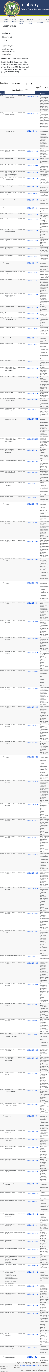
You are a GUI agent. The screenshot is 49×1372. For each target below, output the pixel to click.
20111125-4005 (32, 583)
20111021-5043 (32, 328)
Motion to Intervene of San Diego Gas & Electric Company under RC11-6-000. (44, 195)
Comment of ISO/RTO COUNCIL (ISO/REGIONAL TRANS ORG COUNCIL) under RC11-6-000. (44, 371)
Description (42, 93)
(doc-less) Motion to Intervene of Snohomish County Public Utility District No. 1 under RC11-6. (44, 181)
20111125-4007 (32, 671)
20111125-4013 (32, 707)
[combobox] (28, 90)
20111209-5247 (32, 1286)
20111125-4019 (32, 726)
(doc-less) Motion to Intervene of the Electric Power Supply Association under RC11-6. (44, 153)
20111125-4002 (32, 541)
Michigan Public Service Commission (10, 1294)
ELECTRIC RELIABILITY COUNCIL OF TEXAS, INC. (11, 1104)
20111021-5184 (32, 220)
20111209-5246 (32, 1294)
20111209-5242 (32, 1214)
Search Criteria (9, 26)
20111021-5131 (32, 256)
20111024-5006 (32, 368)
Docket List (4, 83)
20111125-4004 (32, 603)
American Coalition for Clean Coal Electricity (11, 1233)
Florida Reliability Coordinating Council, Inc (10, 318)
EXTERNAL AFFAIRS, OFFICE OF (10, 504)
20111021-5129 (32, 248)
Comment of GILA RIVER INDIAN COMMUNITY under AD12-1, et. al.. (44, 1052)
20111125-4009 (32, 688)
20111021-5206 (32, 295)
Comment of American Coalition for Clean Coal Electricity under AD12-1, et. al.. (44, 1235)
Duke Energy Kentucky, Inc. (11, 174)
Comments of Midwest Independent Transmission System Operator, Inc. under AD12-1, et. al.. (44, 454)
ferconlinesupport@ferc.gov (29, 1365)
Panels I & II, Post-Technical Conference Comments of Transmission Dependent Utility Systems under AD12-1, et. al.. (44, 1152)
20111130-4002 (32, 1058)
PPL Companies (8, 279)
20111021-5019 (32, 314)
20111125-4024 (32, 889)
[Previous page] (26, 83)
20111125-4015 (32, 820)
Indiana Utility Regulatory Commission (10, 1160)
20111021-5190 (32, 307)
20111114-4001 (32, 419)
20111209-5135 (32, 1193)
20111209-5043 (32, 1201)
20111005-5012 (32, 159)
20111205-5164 (32, 1131)
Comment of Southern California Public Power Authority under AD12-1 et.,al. (44, 1141)
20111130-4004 (32, 1116)
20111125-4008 (32, 639)
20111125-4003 (32, 560)
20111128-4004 (32, 985)
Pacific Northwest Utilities (10, 376)
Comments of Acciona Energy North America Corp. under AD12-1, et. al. (44, 1227)
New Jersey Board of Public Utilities (11, 240)
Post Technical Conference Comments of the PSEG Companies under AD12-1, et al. (44, 1259)
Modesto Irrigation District (10, 337)
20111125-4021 (32, 757)
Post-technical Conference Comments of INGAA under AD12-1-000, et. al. (44, 1359)
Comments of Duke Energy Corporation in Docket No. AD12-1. (44, 1267)
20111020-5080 (32, 187)
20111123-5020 (32, 497)
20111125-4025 (32, 932)
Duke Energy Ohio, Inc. (10, 172)
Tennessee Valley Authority (10, 207)
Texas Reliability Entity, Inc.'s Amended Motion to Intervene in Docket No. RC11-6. (44, 202)
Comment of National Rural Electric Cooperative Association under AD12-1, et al (44, 1195)
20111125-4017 (32, 854)
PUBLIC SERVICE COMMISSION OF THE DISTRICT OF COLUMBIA (11, 1035)
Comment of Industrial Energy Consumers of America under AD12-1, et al (43, 1307)
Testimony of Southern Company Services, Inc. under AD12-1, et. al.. (44, 499)
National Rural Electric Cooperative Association (10, 1193)
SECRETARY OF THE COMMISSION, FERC (10, 131)
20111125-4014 (32, 805)
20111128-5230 (32, 956)
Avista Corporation (9, 392)
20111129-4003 (32, 1020)
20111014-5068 (32, 172)
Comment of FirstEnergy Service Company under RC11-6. (44, 308)
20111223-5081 (32, 1347)
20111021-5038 (32, 319)
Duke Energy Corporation (10, 1264)
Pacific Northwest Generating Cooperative (10, 230)
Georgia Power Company (10, 1275)
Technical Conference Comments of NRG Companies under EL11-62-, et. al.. (44, 1288)
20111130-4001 (32, 1034)
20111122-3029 (32, 472)
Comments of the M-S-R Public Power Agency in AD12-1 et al (44, 958)
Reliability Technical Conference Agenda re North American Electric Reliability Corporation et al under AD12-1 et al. (44, 402)
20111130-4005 (32, 1105)
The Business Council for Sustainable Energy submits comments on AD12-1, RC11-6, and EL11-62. (44, 1350)
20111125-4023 (32, 781)
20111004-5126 (32, 151)
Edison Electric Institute (10, 327)
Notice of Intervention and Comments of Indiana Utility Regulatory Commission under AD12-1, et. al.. (44, 1164)
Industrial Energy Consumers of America (10, 1241)
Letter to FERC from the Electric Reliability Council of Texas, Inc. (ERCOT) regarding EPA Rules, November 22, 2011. (44, 1108)
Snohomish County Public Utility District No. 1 (10, 178)
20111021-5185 (32, 231)
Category (2, 93)
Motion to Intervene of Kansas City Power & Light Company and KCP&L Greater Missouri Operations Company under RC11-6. (44, 299)
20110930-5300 (32, 114)
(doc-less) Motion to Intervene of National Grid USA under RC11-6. (44, 363)
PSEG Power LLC (9, 1262)
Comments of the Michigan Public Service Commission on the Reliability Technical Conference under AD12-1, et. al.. (44, 1298)
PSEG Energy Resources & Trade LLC (11, 1257)
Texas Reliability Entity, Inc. (11, 164)
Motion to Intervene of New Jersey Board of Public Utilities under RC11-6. (44, 242)
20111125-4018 (32, 873)
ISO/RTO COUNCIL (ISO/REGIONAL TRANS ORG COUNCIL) (10, 369)
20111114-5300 (32, 409)
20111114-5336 (32, 439)
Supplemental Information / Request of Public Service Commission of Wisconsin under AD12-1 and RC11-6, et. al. (44, 1339)
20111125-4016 (32, 837)
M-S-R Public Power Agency (11, 955)
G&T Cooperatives (9, 343)
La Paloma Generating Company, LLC (10, 1131)
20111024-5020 (32, 378)
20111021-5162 (32, 272)
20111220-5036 (32, 1335)
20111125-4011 (32, 653)
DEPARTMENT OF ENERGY (9, 1073)
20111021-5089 (32, 215)
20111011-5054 (32, 166)
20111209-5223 (32, 1257)
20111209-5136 (32, 1184)
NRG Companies (9, 213)
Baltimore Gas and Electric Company (11, 262)
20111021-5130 (32, 240)
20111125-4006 (32, 622)
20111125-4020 (32, 743)
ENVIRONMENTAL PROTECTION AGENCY (10, 1090)
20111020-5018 (32, 200)
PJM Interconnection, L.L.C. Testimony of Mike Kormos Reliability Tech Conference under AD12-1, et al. (44, 465)
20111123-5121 (32, 483)
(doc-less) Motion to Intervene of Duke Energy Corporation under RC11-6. (44, 173)
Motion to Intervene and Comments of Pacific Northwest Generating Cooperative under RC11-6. (44, 233)
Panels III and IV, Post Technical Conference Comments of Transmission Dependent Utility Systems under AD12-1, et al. (43, 1175)
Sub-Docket (24, 93)
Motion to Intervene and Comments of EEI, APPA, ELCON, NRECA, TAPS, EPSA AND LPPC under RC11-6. (44, 331)
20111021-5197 (32, 280)
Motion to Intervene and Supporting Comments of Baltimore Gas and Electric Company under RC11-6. (44, 265)
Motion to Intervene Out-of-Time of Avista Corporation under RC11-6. (44, 394)
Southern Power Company (11, 1281)
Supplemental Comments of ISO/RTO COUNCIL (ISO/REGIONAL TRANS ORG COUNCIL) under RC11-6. (44, 443)
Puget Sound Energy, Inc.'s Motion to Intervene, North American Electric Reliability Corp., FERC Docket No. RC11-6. (44, 223)
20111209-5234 (32, 1225)
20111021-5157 (32, 263)
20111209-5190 (32, 1171)
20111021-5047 (32, 338)
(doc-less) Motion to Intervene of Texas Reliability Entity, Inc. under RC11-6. (44, 167)
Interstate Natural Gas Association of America (10, 1357)
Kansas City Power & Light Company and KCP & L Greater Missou (10, 295)
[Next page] (31, 83)
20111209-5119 (32, 1265)
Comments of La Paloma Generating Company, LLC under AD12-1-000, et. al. (44, 1133)
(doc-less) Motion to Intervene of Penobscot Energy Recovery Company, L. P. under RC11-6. (44, 274)
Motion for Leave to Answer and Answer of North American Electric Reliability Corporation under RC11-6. (44, 412)
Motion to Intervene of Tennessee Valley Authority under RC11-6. (44, 209)
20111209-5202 (32, 1241)
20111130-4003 (32, 1074)
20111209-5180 (32, 1160)
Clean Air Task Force (9, 1312)
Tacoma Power (8, 312)
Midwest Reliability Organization (9, 248)
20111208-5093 (32, 1140)
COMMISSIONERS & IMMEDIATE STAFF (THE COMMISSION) (10, 420)
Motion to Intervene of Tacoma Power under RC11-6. (44, 314)
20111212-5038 (32, 1313)
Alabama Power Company (10, 1271)
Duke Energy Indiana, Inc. (10, 175)
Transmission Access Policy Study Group (11, 1201)
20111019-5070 (32, 179)
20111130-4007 (32, 1091)
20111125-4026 (32, 913)
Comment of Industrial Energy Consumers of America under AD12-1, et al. (43, 1243)
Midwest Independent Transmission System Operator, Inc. (10, 451)
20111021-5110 (32, 362)
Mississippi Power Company (11, 1279)
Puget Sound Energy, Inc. (10, 218)
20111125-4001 (32, 522)
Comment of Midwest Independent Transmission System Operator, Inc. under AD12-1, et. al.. (44, 1218)
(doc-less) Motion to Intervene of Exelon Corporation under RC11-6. (44, 160)
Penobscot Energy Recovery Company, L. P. (11, 272)
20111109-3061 (32, 400)
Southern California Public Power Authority (10, 1139)
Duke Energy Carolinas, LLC (11, 171)
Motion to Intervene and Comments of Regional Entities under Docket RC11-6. (44, 250)
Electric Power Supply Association (10, 151)
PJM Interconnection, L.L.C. (11, 460)
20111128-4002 (32, 1005)
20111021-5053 (32, 344)
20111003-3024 (32, 131)
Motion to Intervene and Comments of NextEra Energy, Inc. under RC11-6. (44, 188)
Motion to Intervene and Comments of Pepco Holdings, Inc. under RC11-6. (44, 257)
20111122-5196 (32, 461)
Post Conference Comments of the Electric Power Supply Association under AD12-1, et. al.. (44, 1186)
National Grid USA (9, 360)
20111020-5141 (32, 193)
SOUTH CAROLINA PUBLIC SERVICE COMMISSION (9, 1059)
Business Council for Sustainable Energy (9, 1347)
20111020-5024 (32, 208)
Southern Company (9, 1277)
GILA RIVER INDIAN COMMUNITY (9, 1050)
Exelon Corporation (9, 158)
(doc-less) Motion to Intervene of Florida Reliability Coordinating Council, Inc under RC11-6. (44, 321)
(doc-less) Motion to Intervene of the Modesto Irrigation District (44, 339)
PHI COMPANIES (9, 255)
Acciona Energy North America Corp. (9, 1225)
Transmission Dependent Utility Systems (10, 1147)
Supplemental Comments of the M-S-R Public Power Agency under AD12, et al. (44, 1251)
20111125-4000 (32, 504)
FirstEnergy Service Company (9, 307)
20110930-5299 (32, 97)
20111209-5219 (32, 1233)
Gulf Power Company (10, 1283)
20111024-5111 (32, 393)
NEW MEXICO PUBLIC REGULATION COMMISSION (10, 1117)
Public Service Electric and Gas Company (11, 1260)
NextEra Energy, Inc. (9, 186)
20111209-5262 (32, 1272)
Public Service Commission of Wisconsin (11, 1334)
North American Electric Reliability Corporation (10, 96)
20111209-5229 (32, 1249)
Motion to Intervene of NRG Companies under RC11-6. (44, 215)
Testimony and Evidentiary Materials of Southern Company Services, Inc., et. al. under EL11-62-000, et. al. (44, 1276)
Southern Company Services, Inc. (9, 497)
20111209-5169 (32, 1148)
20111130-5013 (32, 1050)
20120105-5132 (32, 1357)
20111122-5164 (32, 450)
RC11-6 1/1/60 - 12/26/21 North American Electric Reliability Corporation (8, 43)
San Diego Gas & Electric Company (10, 193)
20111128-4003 (32, 963)
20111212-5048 (32, 1305)
